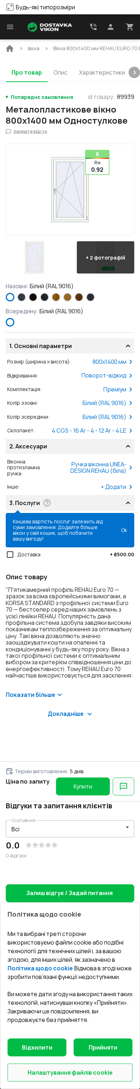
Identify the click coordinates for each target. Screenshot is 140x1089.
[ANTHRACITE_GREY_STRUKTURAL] (21, 297)
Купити (83, 786)
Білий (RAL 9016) (104, 403)
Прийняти (103, 1047)
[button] (34, 257)
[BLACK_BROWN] (33, 297)
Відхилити (37, 1047)
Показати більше (30, 695)
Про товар (26, 72)
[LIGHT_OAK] (67, 297)
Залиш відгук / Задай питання (69, 893)
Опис (60, 72)
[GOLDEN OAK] (56, 297)
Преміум (114, 389)
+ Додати (113, 487)
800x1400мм (109, 361)
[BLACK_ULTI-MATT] (44, 297)
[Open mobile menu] (10, 27)
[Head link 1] (50, 27)
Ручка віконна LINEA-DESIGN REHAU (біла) (98, 467)
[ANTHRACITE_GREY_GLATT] (90, 297)
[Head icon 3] (130, 27)
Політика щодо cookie (40, 968)
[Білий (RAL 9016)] (10, 297)
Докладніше (66, 713)
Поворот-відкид (103, 375)
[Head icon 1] (110, 27)
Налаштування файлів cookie (70, 1072)
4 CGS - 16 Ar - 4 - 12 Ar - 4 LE (89, 430)
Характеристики (102, 72)
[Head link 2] (93, 27)
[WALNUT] (79, 297)
